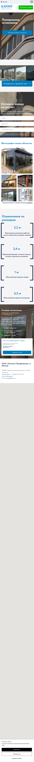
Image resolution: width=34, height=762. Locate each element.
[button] (1, 1)
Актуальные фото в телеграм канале (17, 203)
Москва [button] (4, 2)
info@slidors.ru (11, 378)
